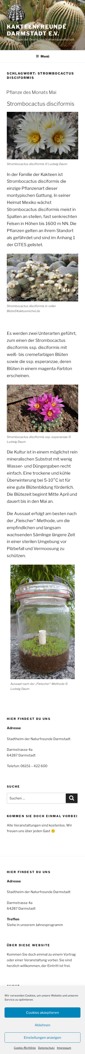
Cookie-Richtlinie (25, 1047)
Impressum (64, 1047)
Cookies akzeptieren (42, 1013)
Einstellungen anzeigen (42, 1038)
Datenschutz (46, 1047)
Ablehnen (42, 1025)
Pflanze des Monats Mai (31, 92)
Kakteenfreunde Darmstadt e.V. (37, 30)
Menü (45, 56)
